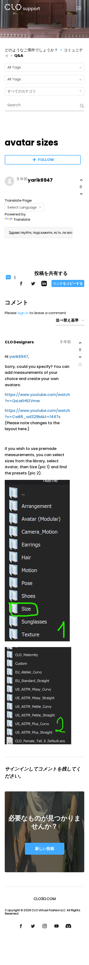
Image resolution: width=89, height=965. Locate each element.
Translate (22, 219)
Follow (46, 159)
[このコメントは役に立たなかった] (80, 357)
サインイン (16, 768)
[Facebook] (21, 285)
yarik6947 (40, 180)
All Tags (14, 67)
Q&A (18, 55)
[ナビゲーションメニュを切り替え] (75, 8)
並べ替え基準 (67, 320)
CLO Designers (19, 342)
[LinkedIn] (44, 285)
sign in (23, 312)
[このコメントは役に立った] (80, 342)
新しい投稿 (44, 848)
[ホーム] (22, 8)
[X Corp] (33, 285)
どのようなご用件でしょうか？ (31, 50)
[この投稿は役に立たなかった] (81, 193)
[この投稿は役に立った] (81, 180)
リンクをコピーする (68, 283)
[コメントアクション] (80, 365)
